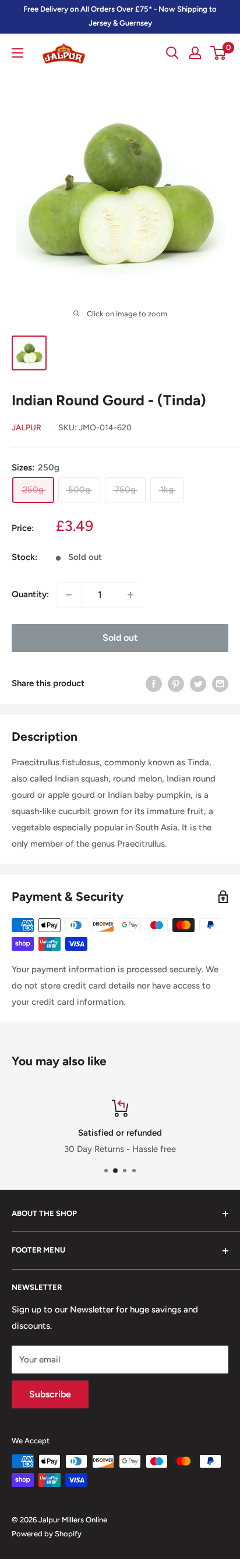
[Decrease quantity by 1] (69, 595)
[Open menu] (17, 53)
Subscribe (50, 1394)
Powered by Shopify (47, 1533)
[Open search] (172, 53)
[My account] (195, 53)
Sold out (120, 637)
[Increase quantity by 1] (130, 595)
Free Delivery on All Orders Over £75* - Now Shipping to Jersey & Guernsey (120, 16)
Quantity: (30, 594)
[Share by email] (220, 683)
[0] (218, 53)
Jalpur (26, 428)
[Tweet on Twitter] (198, 683)
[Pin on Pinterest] (176, 683)
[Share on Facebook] (154, 683)
